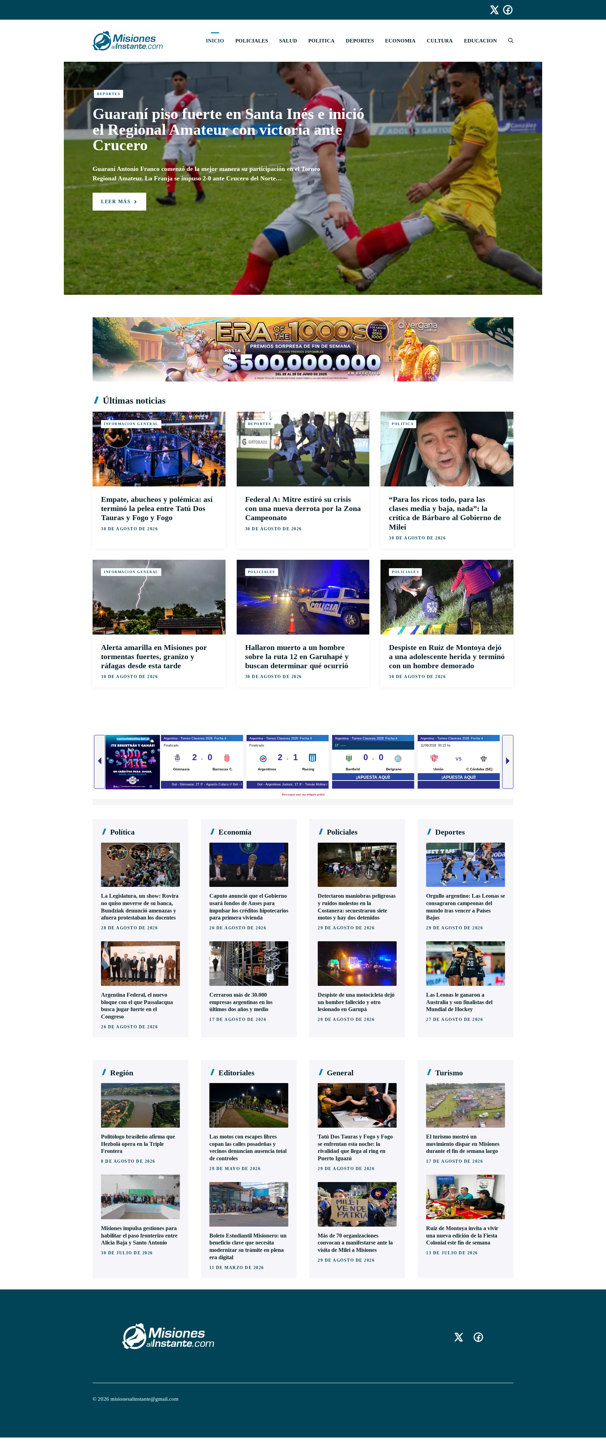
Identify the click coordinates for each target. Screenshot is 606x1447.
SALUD (288, 41)
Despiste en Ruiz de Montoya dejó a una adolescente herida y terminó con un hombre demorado (447, 656)
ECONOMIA (400, 41)
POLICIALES (251, 41)
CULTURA (440, 41)
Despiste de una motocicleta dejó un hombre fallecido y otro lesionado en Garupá (356, 1002)
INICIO (215, 41)
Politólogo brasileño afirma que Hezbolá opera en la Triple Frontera (138, 1144)
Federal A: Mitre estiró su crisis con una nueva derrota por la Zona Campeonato (303, 508)
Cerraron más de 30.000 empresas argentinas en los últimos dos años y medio (240, 1002)
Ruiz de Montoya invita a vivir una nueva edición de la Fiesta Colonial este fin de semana (462, 1235)
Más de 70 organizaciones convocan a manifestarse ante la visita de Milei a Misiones (355, 1243)
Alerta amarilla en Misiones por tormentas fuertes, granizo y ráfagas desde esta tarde (154, 656)
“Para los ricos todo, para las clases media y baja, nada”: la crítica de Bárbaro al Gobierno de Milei (445, 513)
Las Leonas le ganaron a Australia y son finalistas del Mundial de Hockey (459, 1002)
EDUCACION (480, 41)
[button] (508, 40)
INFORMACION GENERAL (131, 424)
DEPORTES (360, 41)
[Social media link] (491, 9)
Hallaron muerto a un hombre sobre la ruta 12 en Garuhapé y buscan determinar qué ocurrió (297, 656)
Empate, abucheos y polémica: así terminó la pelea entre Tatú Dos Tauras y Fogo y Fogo (157, 508)
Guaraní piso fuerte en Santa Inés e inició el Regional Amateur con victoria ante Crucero (228, 129)
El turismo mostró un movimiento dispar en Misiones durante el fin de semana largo (462, 1144)
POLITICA (321, 41)
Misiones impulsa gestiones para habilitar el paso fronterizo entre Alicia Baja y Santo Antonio (139, 1235)
